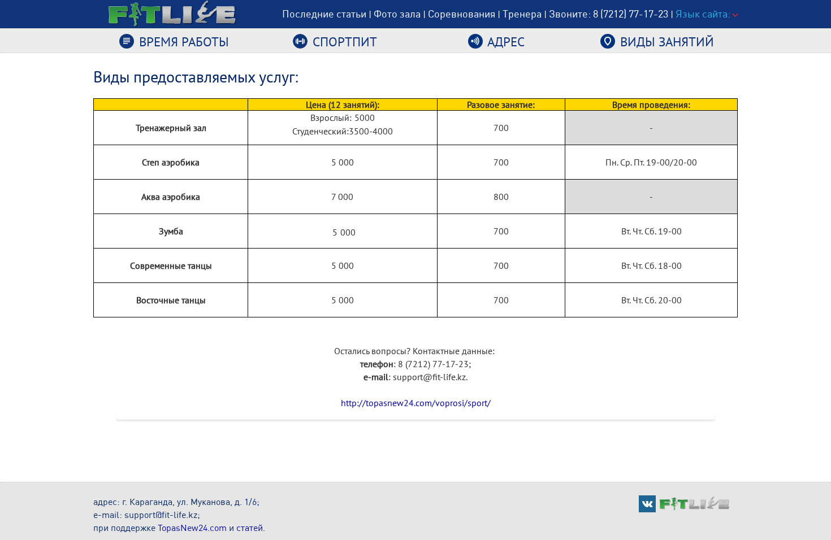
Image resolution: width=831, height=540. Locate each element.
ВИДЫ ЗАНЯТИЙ (665, 41)
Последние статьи (324, 14)
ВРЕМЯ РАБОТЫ (182, 41)
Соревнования (461, 14)
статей (249, 527)
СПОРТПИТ (343, 41)
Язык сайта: (704, 14)
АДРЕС (504, 41)
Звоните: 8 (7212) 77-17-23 (608, 14)
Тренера (522, 14)
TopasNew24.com (192, 527)
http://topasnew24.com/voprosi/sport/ (416, 402)
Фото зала (397, 14)
